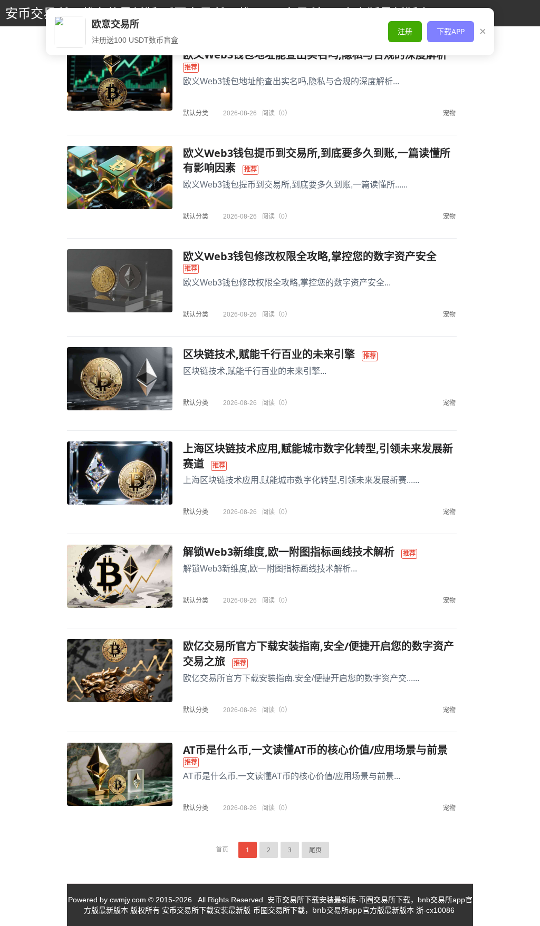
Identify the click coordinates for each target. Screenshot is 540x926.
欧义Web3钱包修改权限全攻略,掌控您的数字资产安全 (310, 256)
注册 (405, 31)
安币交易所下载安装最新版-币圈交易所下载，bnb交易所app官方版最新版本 (288, 910)
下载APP (451, 31)
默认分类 (195, 113)
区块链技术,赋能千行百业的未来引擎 (269, 354)
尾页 (315, 849)
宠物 (449, 113)
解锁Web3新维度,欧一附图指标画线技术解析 (288, 552)
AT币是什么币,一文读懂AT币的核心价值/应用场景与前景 (315, 750)
